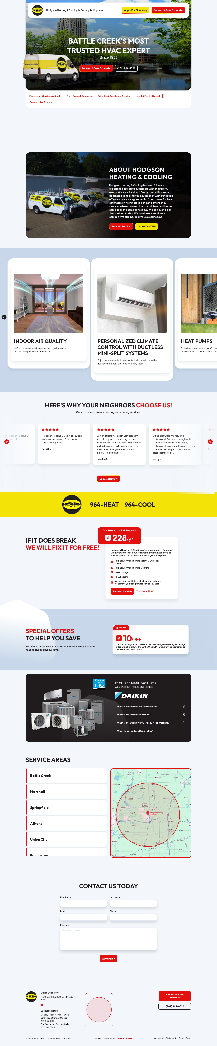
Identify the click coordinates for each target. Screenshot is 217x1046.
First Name (65, 897)
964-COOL (140, 504)
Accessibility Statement (165, 1038)
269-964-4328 (48, 1021)
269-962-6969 (48, 1027)
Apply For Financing (135, 10)
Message (64, 925)
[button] (151, 706)
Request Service (121, 226)
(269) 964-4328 (126, 68)
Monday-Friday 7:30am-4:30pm (55, 1015)
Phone (113, 911)
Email (62, 911)
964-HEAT (104, 504)
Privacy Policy (185, 1038)
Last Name (115, 897)
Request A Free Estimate (168, 10)
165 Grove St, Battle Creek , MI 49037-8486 (58, 998)
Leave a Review (108, 478)
